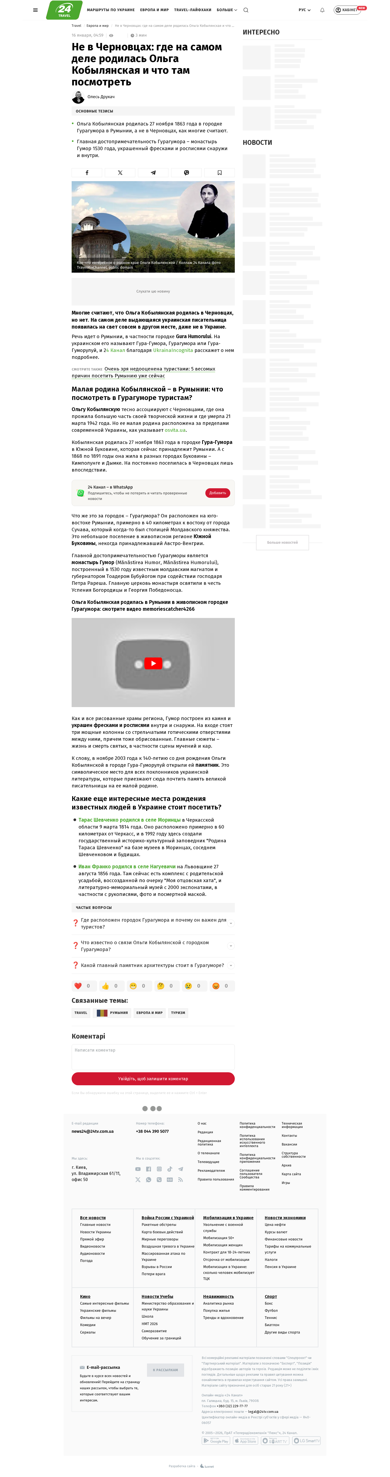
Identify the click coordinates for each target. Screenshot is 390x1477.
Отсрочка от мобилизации (226, 1259)
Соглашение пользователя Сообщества (251, 1174)
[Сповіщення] (322, 10)
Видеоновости (92, 1246)
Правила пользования (216, 1179)
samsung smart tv (306, 1440)
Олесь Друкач (101, 97)
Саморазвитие (154, 1331)
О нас (202, 1123)
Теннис (271, 1317)
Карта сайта (291, 1174)
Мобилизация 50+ (218, 1238)
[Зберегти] (220, 172)
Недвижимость (218, 1296)
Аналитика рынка (218, 1303)
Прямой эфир (92, 1239)
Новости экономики (285, 1217)
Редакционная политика (209, 1142)
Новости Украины (95, 1232)
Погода (86, 1260)
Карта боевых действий (162, 1232)
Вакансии (289, 1144)
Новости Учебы (157, 1296)
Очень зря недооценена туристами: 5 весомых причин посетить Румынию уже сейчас (143, 372)
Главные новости (95, 1224)
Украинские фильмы (98, 1310)
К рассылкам (165, 1370)
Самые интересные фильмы (104, 1303)
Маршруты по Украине (111, 10)
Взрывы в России (157, 1267)
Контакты (289, 1136)
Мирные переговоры (160, 1239)
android (216, 1440)
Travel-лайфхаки (193, 10)
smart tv (275, 1440)
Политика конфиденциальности (257, 1125)
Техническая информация (292, 1125)
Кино (85, 1296)
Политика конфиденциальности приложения (257, 1158)
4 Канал (115, 350)
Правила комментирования (255, 1187)
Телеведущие (208, 1162)
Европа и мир (154, 10)
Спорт (271, 1296)
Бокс (269, 1303)
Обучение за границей (161, 1338)
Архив (287, 1165)
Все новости (93, 1217)
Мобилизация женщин (223, 1245)
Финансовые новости (283, 1239)
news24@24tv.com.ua (93, 1131)
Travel (77, 26)
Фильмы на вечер (95, 1317)
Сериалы (88, 1332)
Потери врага (153, 1274)
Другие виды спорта (282, 1332)
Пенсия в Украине (280, 1267)
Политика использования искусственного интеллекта (252, 1141)
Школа (147, 1316)
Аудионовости (92, 1253)
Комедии (88, 1325)
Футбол (271, 1310)
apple (245, 1440)
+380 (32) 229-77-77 (232, 1406)
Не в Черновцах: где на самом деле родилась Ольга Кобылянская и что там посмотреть (174, 26)
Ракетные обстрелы (159, 1224)
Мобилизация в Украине (228, 1217)
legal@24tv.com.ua (263, 1412)
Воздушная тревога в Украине (168, 1246)
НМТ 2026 (150, 1324)
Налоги (271, 1259)
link (138, 1169)
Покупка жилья (216, 1310)
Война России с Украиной (168, 1217)
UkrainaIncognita (173, 350)
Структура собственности (294, 1155)
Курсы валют (276, 1232)
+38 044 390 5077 (152, 1131)
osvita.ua (175, 430)
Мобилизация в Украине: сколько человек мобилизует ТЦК (228, 1273)
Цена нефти (275, 1224)
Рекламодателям (211, 1171)
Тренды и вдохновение (223, 1317)
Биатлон (272, 1325)
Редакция (205, 1132)
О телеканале (209, 1153)
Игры (286, 1183)
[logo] (64, 10)
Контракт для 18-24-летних (226, 1252)
